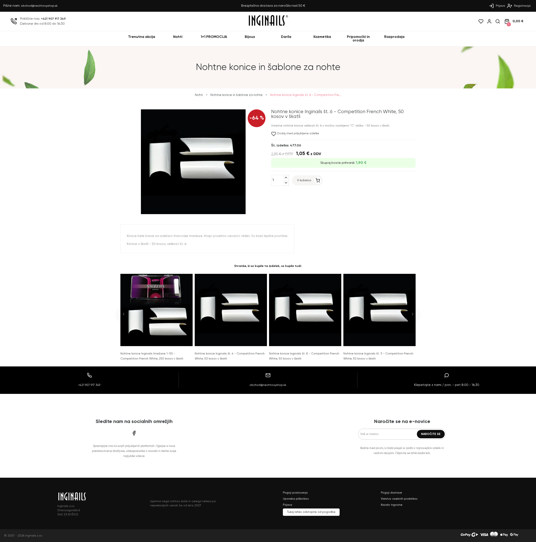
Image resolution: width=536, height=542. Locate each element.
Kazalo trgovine (391, 504)
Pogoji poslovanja (295, 492)
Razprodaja (394, 37)
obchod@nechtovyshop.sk (39, 5)
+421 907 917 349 (53, 18)
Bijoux (250, 37)
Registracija (522, 5)
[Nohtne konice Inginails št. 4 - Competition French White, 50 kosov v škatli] (231, 310)
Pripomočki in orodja (358, 38)
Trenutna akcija (141, 37)
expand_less (286, 177)
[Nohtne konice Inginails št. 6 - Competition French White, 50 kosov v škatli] (193, 213)
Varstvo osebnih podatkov (399, 498)
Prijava (500, 5)
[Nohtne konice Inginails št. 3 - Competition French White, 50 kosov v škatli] (379, 310)
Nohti (177, 37)
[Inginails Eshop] (268, 25)
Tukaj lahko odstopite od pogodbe (311, 512)
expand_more (286, 183)
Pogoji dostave (391, 492)
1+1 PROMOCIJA (214, 37)
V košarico (304, 180)
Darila (286, 37)
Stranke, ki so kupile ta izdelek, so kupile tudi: (268, 266)
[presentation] (123, 314)
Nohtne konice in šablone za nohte (236, 95)
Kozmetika (322, 37)
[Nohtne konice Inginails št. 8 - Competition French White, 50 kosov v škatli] (305, 310)
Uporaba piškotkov (296, 498)
